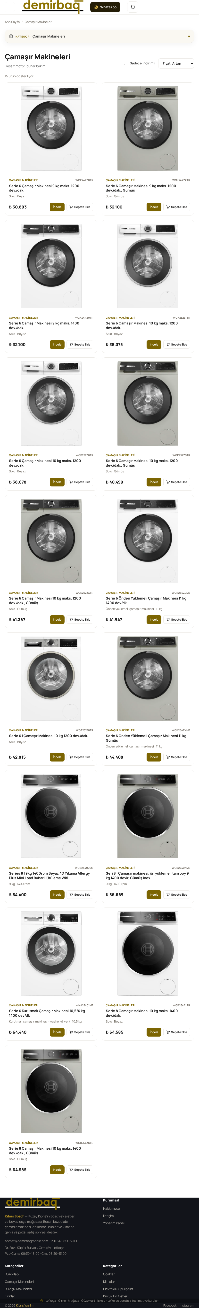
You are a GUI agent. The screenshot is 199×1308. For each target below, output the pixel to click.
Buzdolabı (12, 1274)
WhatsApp (108, 7)
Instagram (187, 1305)
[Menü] (10, 7)
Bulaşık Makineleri (18, 1289)
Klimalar (109, 1281)
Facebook (169, 1305)
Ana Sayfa (12, 22)
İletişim (108, 1216)
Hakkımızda (111, 1208)
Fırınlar (10, 1296)
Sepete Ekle (82, 207)
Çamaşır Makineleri (19, 1281)
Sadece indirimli (142, 63)
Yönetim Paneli (114, 1223)
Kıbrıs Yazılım (25, 1305)
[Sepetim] (132, 7)
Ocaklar (109, 1274)
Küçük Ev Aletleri (115, 1296)
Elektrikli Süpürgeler (118, 1289)
